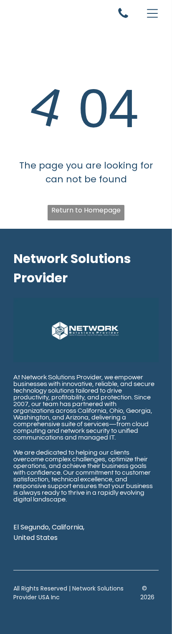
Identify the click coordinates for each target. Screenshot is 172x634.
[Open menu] (152, 13)
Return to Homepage (86, 210)
